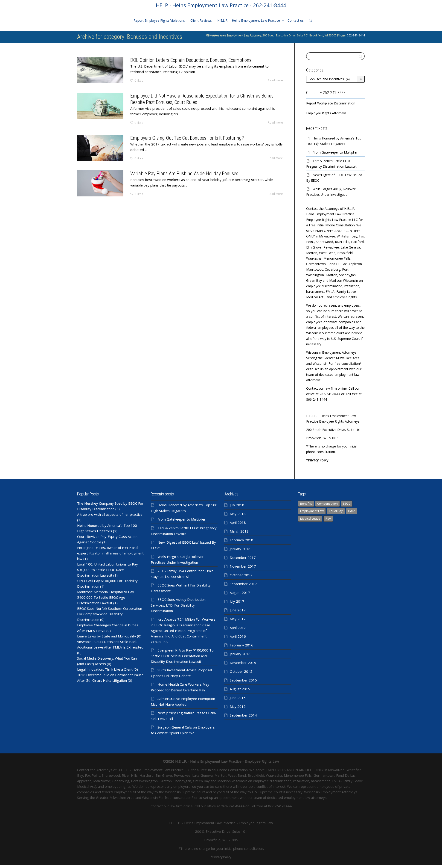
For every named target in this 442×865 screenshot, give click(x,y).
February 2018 (241, 540)
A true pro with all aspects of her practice (109, 514)
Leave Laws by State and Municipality (106, 636)
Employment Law (312, 511)
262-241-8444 (355, 35)
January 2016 (240, 654)
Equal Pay (336, 511)
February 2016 (241, 645)
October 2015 (241, 671)
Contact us (296, 20)
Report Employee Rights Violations (159, 20)
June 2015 (238, 697)
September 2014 (243, 715)
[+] (100, 70)
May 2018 (238, 513)
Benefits (306, 503)
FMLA (351, 511)
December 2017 (243, 557)
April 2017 (238, 627)
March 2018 (239, 531)
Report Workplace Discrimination (330, 103)
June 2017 (238, 610)
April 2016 (238, 636)
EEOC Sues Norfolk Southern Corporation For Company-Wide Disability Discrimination (109, 614)
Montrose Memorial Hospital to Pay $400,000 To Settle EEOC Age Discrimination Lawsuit (105, 597)
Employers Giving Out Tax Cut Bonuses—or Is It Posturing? (187, 138)
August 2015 (240, 689)
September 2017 (243, 583)
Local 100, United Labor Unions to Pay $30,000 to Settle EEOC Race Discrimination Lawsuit (107, 570)
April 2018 (238, 522)
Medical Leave (310, 518)
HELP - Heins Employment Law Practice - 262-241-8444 (221, 5)
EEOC (346, 503)
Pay (328, 518)
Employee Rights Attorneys (326, 113)
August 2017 (240, 592)
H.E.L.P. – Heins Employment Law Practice (249, 20)
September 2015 (243, 680)
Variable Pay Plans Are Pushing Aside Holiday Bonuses (184, 173)
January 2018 (240, 548)
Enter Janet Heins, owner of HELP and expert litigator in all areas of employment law (110, 553)
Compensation (327, 503)
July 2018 (237, 505)
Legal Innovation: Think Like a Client (105, 669)
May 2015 (238, 706)
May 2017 (238, 618)
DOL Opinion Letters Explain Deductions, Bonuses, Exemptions (190, 60)
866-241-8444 (280, 806)
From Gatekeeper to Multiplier (335, 152)
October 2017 (241, 575)
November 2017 (243, 566)
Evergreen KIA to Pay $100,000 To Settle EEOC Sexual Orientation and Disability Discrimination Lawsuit (182, 656)
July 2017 (237, 601)
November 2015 (243, 662)
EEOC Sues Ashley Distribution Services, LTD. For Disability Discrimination (178, 605)
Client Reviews (201, 20)
